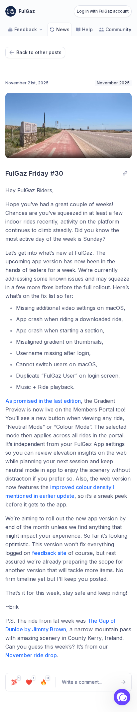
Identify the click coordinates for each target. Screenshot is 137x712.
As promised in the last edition (43, 401)
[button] (122, 697)
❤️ (30, 680)
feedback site (49, 553)
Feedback (25, 29)
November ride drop (31, 655)
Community (118, 29)
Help (87, 29)
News (62, 29)
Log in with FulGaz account (103, 11)
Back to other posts (39, 52)
